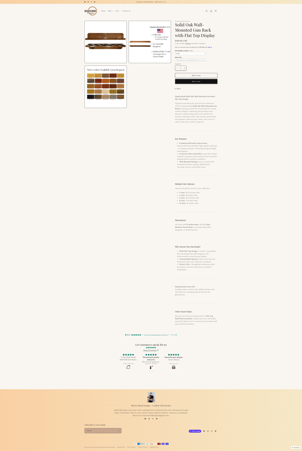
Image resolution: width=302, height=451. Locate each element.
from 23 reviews (150, 350)
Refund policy (121, 447)
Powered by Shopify (109, 447)
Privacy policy (131, 447)
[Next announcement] (177, 2)
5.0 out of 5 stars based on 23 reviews (156, 335)
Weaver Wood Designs (96, 447)
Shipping (187, 43)
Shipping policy (154, 447)
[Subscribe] (119, 430)
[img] (151, 347)
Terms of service (143, 447)
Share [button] (179, 89)
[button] (110, 11)
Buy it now (196, 81)
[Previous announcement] (124, 2)
